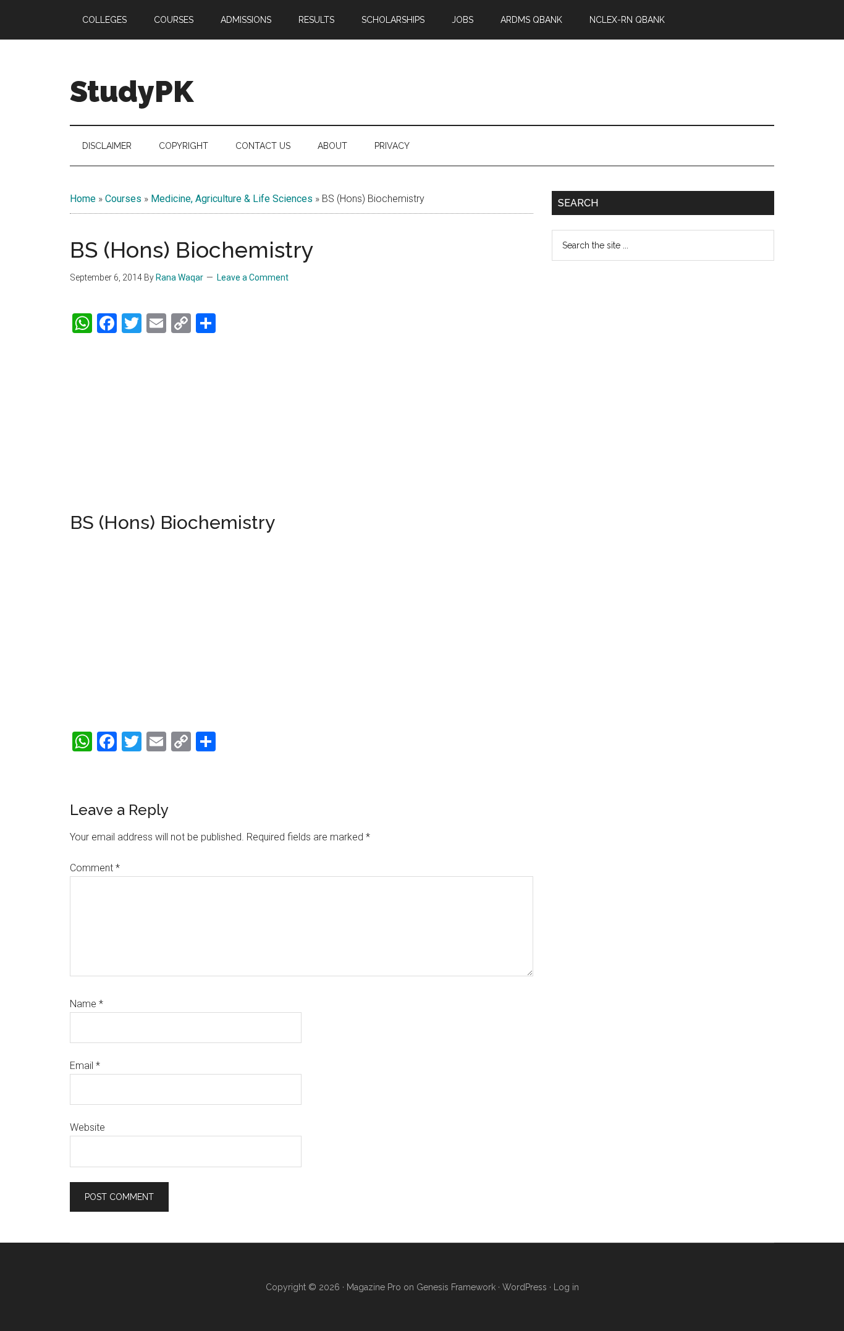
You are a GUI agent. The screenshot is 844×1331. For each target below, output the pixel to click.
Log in (566, 1287)
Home (83, 199)
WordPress (524, 1287)
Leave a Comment (253, 277)
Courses (123, 199)
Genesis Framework (456, 1287)
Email (85, 1065)
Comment (95, 868)
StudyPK (131, 91)
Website (87, 1127)
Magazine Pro (374, 1287)
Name (86, 1004)
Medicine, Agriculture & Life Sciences (232, 199)
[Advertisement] (301, 423)
